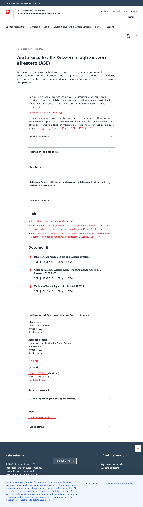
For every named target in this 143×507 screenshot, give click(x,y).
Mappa (32, 360)
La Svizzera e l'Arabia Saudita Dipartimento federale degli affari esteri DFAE (39, 12)
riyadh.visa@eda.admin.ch (42, 417)
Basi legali (45, 499)
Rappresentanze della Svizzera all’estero (112, 466)
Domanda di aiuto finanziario (44, 112)
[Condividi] (135, 36)
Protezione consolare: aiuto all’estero (51, 221)
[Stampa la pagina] (128, 36)
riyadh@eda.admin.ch (39, 380)
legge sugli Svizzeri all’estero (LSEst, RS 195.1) (64, 128)
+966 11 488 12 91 (38, 373)
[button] (15, 27)
